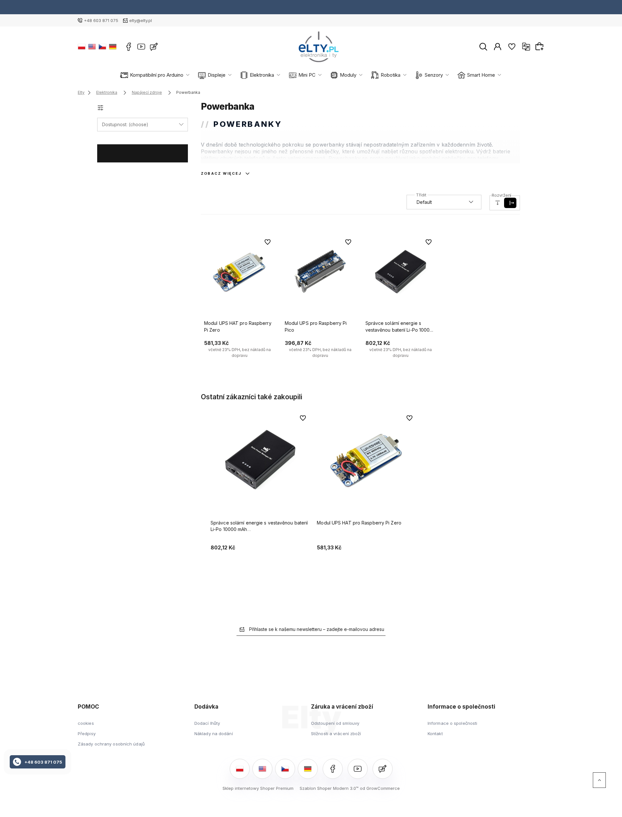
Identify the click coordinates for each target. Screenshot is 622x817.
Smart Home (481, 75)
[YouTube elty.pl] (141, 46)
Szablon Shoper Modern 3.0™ (329, 788)
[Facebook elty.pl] (128, 46)
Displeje (216, 75)
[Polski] (82, 46)
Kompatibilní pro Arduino (156, 75)
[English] (92, 46)
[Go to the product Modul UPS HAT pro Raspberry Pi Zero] (239, 271)
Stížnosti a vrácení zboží (336, 733)
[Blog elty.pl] (154, 46)
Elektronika (262, 75)
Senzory (434, 75)
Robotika (390, 75)
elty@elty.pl (140, 20)
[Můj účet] (497, 46)
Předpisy (87, 733)
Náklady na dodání (213, 733)
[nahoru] (599, 780)
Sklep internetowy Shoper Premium (258, 788)
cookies (86, 723)
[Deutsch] (113, 46)
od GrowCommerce (380, 788)
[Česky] (102, 46)
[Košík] (540, 46)
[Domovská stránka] (319, 46)
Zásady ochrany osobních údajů (111, 743)
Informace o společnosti (452, 723)
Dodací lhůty (207, 723)
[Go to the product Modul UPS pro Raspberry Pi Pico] (320, 271)
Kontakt (435, 733)
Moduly (348, 75)
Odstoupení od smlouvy (335, 723)
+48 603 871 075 (101, 20)
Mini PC (307, 75)
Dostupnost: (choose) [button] (125, 124)
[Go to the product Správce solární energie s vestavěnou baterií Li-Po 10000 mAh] (400, 271)
